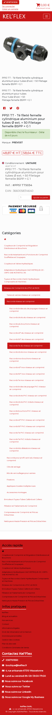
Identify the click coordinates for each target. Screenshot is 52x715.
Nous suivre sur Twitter (17, 686)
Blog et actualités (9, 616)
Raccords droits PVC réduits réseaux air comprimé (26, 403)
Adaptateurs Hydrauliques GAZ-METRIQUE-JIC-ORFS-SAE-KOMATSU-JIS (24, 271)
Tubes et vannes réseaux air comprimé (23, 295)
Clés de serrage (13, 467)
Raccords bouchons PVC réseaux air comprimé (25, 412)
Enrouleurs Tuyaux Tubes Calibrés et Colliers (23, 499)
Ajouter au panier (40, 197)
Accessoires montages (17, 492)
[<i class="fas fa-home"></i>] (26, 239)
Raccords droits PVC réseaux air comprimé (28, 396)
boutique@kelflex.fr (16, 665)
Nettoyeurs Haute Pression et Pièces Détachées (25, 521)
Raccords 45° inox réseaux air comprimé (26, 367)
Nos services (7, 620)
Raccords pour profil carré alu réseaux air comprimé (24, 459)
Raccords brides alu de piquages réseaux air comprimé (28, 309)
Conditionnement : (20, 163)
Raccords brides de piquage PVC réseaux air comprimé (27, 388)
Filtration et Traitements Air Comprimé (20, 506)
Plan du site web (9, 644)
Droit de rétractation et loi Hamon (16, 632)
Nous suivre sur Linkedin (18, 692)
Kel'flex (5, 612)
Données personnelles (12, 636)
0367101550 (11, 660)
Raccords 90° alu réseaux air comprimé (26, 339)
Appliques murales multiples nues (21, 486)
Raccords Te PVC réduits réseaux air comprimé (25, 440)
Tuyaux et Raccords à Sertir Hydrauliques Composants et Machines (21, 280)
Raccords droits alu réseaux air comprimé (27, 317)
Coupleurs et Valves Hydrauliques (18, 264)
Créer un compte (10, 9)
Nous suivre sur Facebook (19, 681)
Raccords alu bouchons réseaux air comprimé (24, 325)
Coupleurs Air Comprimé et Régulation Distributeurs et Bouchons (21, 247)
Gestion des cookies (11, 640)
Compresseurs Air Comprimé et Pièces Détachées (21, 513)
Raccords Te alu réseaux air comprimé (26, 346)
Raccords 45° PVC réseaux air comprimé (27, 420)
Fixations (10, 480)
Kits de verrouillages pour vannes (21, 473)
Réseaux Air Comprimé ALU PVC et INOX (21, 288)
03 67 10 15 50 (11, 2)
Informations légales (10, 628)
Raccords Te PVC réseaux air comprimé (26, 433)
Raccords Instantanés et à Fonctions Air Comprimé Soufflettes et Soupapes (26, 256)
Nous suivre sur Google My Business (24, 697)
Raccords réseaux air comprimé (21, 301)
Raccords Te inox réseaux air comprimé (26, 380)
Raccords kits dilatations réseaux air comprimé (24, 449)
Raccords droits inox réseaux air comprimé (28, 352)
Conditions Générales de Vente (15, 647)
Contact (5, 624)
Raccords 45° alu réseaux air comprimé (26, 333)
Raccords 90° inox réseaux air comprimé (27, 374)
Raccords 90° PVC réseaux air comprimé (27, 426)
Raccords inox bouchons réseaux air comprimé (25, 359)
